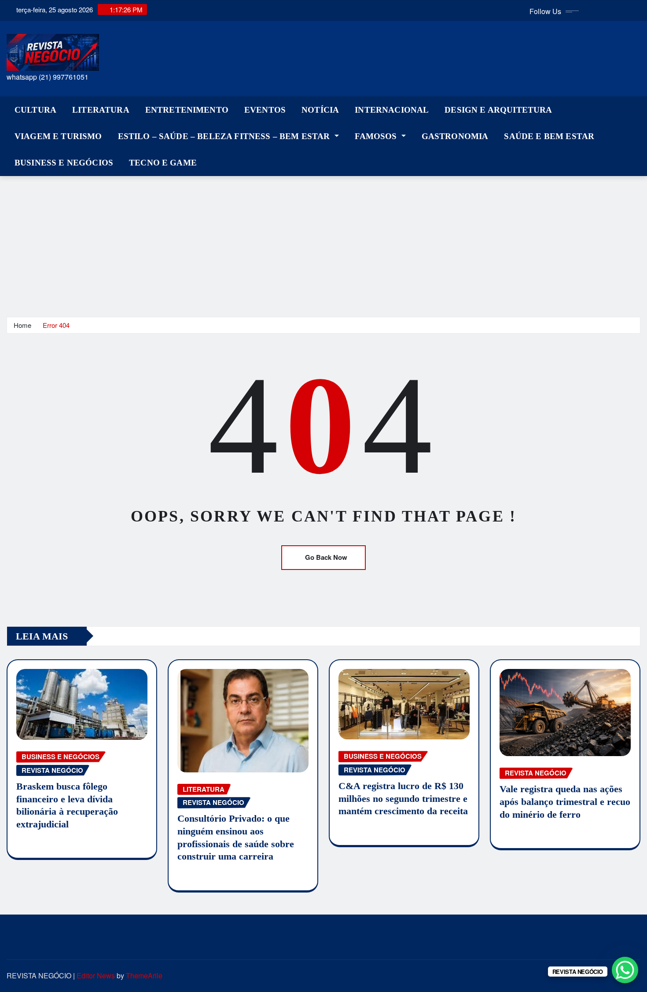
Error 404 (56, 325)
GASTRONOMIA (455, 136)
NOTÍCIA (320, 109)
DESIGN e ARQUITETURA (498, 109)
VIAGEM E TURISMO (58, 136)
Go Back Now (326, 557)
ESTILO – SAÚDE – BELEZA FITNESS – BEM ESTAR (225, 136)
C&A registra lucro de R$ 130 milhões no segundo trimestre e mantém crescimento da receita (403, 798)
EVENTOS (265, 109)
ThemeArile (144, 975)
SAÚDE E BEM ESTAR (549, 136)
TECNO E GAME (163, 162)
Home (22, 325)
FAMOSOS (377, 136)
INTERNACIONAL (392, 109)
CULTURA (35, 109)
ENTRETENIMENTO (186, 109)
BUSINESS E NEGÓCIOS (64, 162)
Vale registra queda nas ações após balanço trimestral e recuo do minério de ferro (565, 801)
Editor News (96, 975)
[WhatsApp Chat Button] (625, 970)
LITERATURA (100, 109)
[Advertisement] (323, 242)
